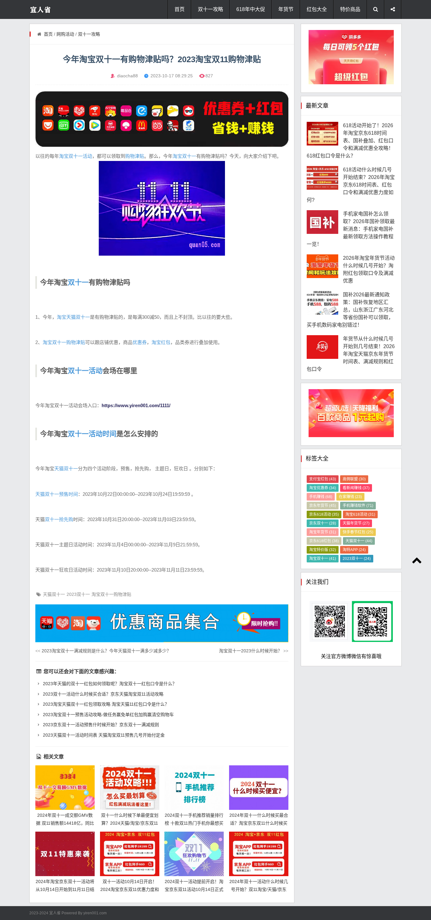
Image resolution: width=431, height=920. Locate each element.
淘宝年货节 (322, 532)
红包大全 (317, 9)
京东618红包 (324, 541)
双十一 (78, 282)
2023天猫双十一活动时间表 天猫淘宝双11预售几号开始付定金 (103, 735)
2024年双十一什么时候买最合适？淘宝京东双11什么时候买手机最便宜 (258, 823)
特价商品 (350, 9)
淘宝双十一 (184, 156)
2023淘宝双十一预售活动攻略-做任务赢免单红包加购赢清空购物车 (108, 714)
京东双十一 (322, 523)
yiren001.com (95, 913)
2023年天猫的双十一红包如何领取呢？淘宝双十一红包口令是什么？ (109, 683)
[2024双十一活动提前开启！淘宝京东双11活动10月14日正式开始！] (194, 854)
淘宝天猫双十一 (73, 317)
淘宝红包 (160, 342)
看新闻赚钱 (356, 488)
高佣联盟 (354, 479)
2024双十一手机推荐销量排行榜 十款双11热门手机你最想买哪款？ (194, 823)
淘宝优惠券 (322, 488)
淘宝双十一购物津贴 (64, 342)
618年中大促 (250, 9)
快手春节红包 (358, 532)
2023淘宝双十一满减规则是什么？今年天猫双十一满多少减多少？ (103, 650)
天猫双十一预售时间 (56, 494)
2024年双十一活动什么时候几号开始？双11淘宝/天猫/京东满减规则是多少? (258, 889)
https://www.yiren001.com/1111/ (136, 405)
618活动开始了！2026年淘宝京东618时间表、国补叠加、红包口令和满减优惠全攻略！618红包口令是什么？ (350, 140)
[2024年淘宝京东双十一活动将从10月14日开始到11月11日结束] (65, 854)
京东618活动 (324, 514)
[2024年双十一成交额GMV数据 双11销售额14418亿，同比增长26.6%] (65, 787)
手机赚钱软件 (358, 505)
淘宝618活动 (360, 514)
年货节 (285, 9)
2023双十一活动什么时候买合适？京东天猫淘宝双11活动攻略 (102, 694)
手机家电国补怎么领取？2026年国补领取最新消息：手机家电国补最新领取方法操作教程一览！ (351, 229)
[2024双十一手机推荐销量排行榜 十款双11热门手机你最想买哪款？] (194, 787)
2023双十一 (78, 594)
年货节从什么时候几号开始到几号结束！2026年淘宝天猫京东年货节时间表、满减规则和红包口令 (351, 354)
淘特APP (354, 550)
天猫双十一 (66, 468)
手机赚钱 (320, 497)
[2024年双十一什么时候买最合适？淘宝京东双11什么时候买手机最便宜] (258, 787)
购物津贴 (134, 156)
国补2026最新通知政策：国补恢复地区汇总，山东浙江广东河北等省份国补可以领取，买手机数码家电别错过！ (350, 310)
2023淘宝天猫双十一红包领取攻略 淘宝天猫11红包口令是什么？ (105, 704)
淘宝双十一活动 (75, 156)
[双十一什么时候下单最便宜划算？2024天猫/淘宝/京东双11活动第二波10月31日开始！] (129, 787)
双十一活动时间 (92, 434)
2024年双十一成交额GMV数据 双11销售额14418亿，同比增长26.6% (65, 823)
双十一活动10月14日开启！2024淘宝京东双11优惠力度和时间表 (129, 889)
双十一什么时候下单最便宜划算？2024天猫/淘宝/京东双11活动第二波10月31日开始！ (129, 823)
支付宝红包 (322, 479)
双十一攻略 (210, 9)
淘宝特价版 (322, 550)
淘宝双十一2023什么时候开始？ (253, 650)
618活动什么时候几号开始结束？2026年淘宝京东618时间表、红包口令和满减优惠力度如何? (351, 185)
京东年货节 (322, 505)
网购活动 (65, 34)
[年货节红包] (161, 119)
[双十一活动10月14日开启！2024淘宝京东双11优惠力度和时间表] (129, 854)
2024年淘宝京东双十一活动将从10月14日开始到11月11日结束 (65, 889)
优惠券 (140, 342)
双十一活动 (85, 371)
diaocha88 (127, 75)
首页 (179, 9)
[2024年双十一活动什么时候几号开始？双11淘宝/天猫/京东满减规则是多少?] (258, 854)
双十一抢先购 (59, 519)
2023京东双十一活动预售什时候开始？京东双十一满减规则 (100, 724)
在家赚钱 (350, 497)
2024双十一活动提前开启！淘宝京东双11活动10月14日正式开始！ (194, 889)
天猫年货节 (356, 523)
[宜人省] (54, 9)
